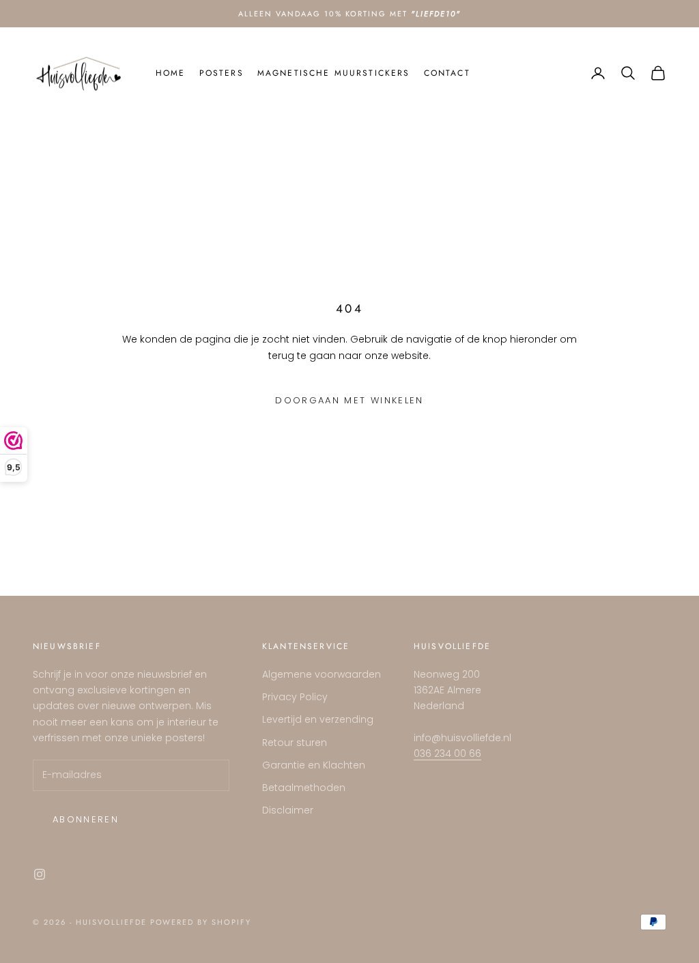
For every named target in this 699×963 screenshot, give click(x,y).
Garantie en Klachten (313, 765)
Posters (221, 73)
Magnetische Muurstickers (333, 73)
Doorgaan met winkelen (349, 400)
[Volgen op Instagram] (39, 874)
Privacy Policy (295, 697)
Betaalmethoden (303, 787)
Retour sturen (294, 742)
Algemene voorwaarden (321, 674)
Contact (447, 73)
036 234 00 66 (447, 753)
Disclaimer (287, 810)
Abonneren (86, 819)
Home (171, 73)
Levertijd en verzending (317, 719)
